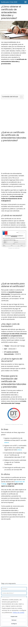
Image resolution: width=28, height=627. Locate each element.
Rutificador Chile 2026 (9, 2)
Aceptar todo (14, 616)
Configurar (14, 623)
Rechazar (14, 620)
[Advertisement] (14, 80)
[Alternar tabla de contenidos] (20, 97)
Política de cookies (18, 612)
